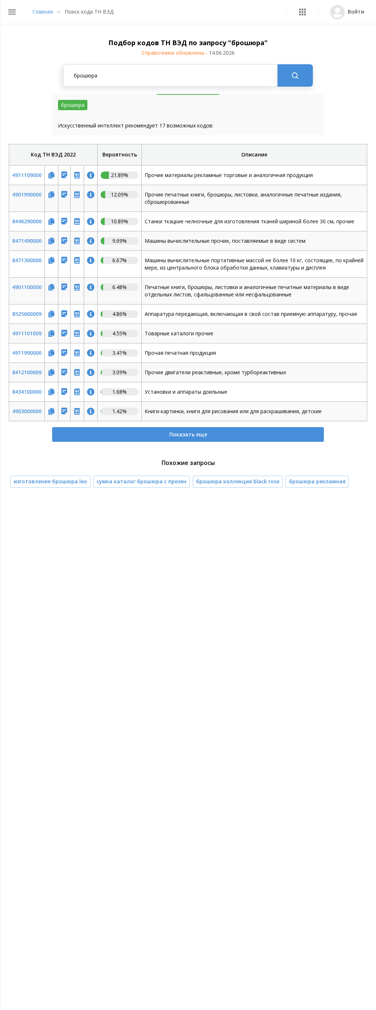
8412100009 (26, 372)
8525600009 (26, 313)
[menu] (12, 12)
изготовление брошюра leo (50, 481)
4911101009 (26, 333)
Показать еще (188, 434)
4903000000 (26, 411)
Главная (42, 11)
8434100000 (26, 391)
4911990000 (26, 352)
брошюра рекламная (317, 481)
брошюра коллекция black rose (237, 481)
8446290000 (26, 221)
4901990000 (26, 194)
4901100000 (26, 287)
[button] (302, 12)
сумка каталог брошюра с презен (142, 481)
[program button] (302, 12)
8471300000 (26, 260)
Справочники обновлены (188, 52)
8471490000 (26, 240)
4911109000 (26, 175)
